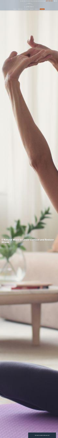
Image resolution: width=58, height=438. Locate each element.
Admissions (31, 9)
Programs (14, 9)
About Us (36, 9)
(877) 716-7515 (49, 1)
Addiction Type (20, 9)
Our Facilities (26, 9)
